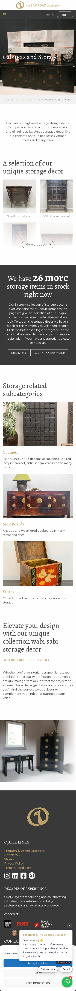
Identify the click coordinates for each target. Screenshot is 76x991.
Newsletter (12, 855)
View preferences (38, 982)
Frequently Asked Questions (24, 851)
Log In (65, 14)
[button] (4, 14)
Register (18, 352)
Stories (9, 859)
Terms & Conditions (17, 867)
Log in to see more (49, 352)
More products (36, 244)
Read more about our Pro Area (25, 659)
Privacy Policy (14, 863)
